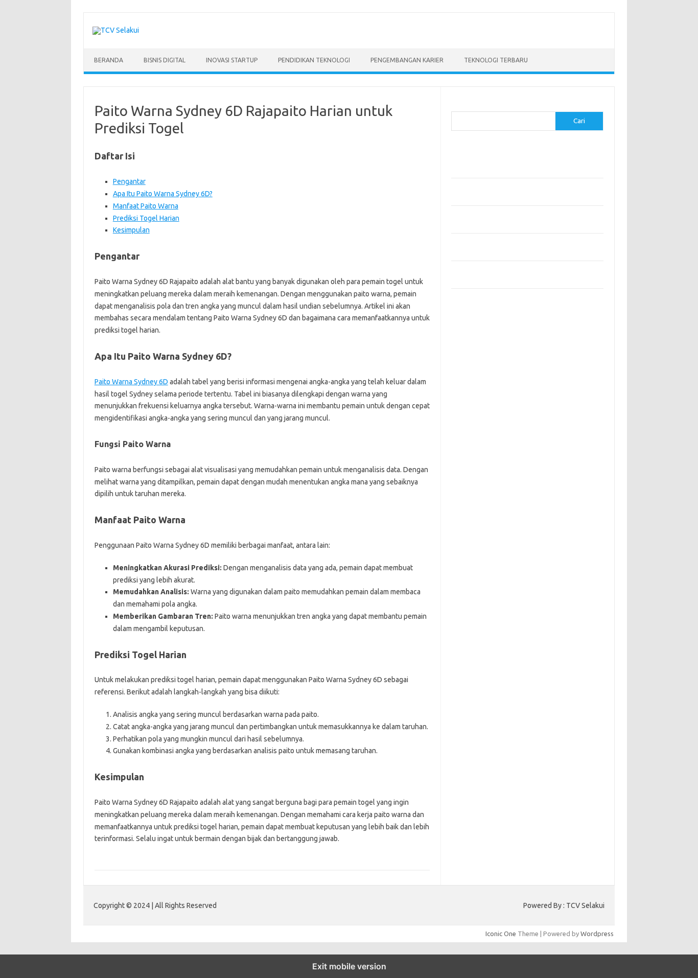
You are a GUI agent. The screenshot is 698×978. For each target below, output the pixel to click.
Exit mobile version (349, 966)
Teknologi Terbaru (496, 60)
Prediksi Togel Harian (146, 218)
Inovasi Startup (232, 60)
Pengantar (129, 181)
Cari (457, 105)
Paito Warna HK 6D (479, 336)
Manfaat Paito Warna (145, 206)
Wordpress (597, 933)
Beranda (108, 60)
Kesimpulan (131, 230)
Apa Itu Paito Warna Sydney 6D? (163, 194)
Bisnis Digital (164, 60)
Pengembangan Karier (407, 60)
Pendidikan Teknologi (314, 60)
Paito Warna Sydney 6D (131, 382)
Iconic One (500, 933)
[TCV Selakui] (115, 30)
